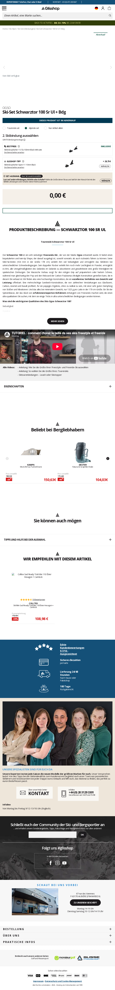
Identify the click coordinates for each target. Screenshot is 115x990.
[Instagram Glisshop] (57, 863)
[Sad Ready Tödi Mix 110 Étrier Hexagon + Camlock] (33, 584)
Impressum (38, 981)
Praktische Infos (19, 942)
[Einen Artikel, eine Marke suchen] (110, 15)
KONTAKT (38, 793)
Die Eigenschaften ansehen (14, 152)
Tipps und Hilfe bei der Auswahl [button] (24, 539)
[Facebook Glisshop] (51, 863)
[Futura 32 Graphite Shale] (82, 453)
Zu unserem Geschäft (85, 902)
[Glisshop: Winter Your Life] (50, 8)
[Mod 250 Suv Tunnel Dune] (31, 453)
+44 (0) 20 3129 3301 (81, 792)
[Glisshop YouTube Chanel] (64, 863)
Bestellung (13, 929)
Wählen (105, 166)
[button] (57, 386)
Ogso (7, 108)
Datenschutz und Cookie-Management (63, 981)
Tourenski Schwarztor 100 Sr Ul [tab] (57, 241)
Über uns (11, 935)
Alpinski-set (34, 128)
